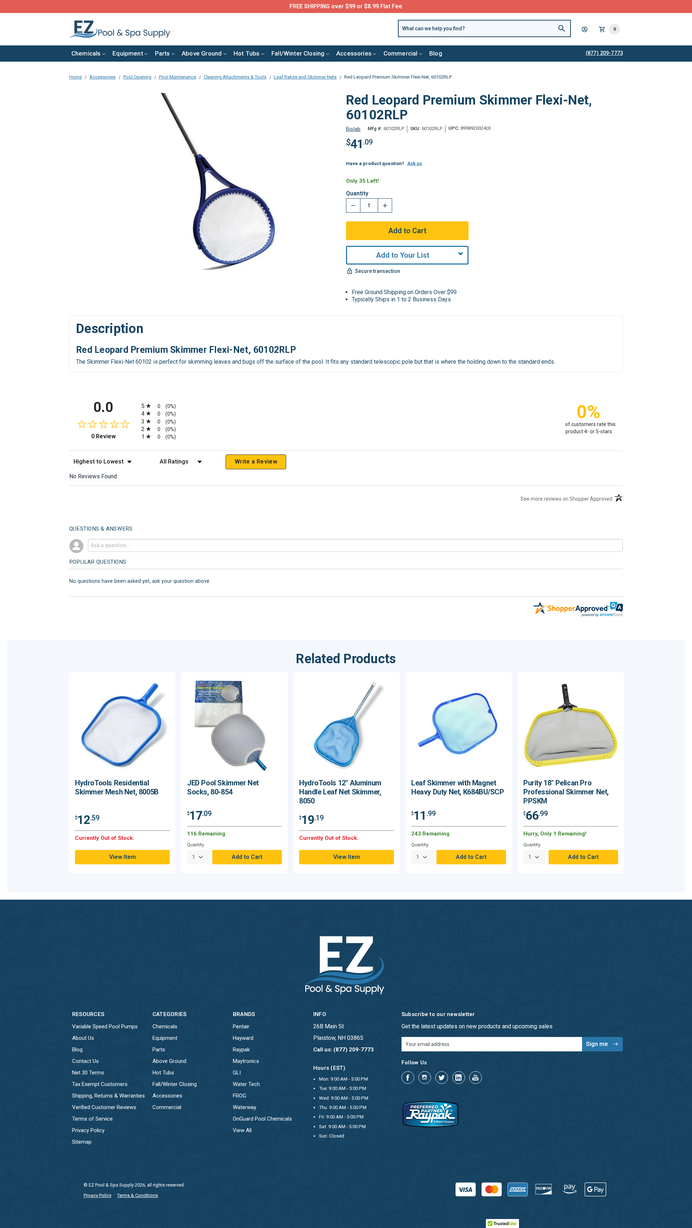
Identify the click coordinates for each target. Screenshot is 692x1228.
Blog (435, 53)
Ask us (414, 163)
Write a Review (256, 461)
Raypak (241, 1049)
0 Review (114, 436)
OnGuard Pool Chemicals (262, 1119)
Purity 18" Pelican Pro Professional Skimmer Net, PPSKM (566, 792)
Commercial (400, 53)
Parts (162, 53)
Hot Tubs (247, 53)
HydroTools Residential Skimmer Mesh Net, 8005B (117, 787)
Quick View (122, 728)
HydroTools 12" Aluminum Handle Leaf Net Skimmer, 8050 (340, 792)
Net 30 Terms (88, 1072)
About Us (83, 1038)
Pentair (241, 1026)
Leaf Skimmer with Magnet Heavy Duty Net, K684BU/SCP (457, 787)
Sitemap (82, 1142)
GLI (237, 1072)
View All (242, 1130)
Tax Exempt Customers (100, 1084)
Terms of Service (92, 1119)
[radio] (346, 405)
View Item (122, 857)
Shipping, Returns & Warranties (108, 1095)
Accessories (354, 53)
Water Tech (246, 1084)
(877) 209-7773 (372, 6)
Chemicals (86, 53)
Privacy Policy (88, 1130)
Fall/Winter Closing (297, 53)
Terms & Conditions (137, 1195)
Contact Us (85, 1061)
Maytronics (246, 1061)
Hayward (243, 1038)
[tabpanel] (122, 772)
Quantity (357, 193)
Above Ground (202, 53)
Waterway (244, 1107)
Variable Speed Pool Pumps (105, 1026)
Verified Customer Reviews (104, 1107)
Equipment (127, 53)
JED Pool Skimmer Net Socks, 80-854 (223, 787)
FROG (239, 1095)
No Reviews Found (93, 476)
